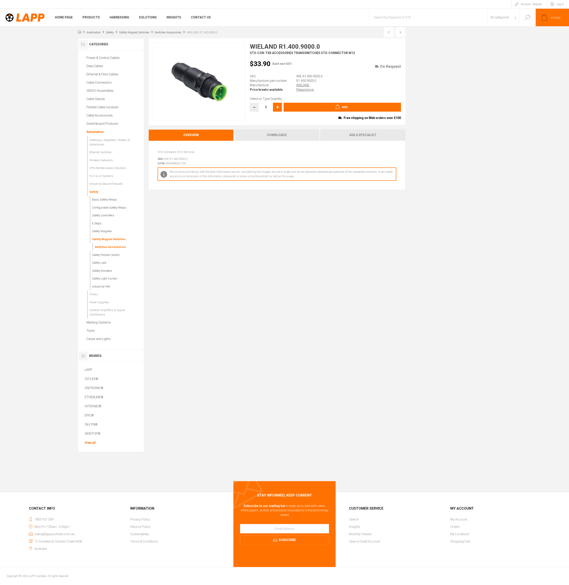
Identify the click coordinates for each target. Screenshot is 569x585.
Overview (191, 135)
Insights (354, 527)
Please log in (305, 89)
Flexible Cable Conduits (102, 107)
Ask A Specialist (363, 135)
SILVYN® (91, 424)
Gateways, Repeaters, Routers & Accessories (109, 142)
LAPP (88, 370)
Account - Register (531, 4)
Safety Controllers (103, 215)
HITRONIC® (93, 406)
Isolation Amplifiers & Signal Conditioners (107, 312)
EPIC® (89, 415)
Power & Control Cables (103, 58)
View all (90, 442)
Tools (90, 330)
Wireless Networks (101, 160)
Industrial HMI (101, 286)
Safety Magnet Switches (109, 239)
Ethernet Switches (100, 152)
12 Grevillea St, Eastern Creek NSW (58, 541)
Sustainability (139, 534)
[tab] (191, 135)
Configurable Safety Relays (109, 207)
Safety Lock (99, 262)
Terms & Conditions (144, 541)
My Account (458, 519)
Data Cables (94, 66)
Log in (560, 4)
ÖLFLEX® (91, 379)
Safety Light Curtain (104, 278)
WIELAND (302, 85)
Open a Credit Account (364, 541)
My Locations (459, 534)
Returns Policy (140, 527)
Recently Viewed (360, 534)
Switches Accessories (110, 247)
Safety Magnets (102, 231)
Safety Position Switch (106, 255)
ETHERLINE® (94, 397)
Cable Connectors (99, 82)
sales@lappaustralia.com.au (54, 534)
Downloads (277, 135)
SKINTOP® (92, 433)
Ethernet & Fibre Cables (102, 74)
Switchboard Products (102, 123)
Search (527, 17)
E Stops (97, 223)
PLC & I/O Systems (101, 176)
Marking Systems (98, 322)
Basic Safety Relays (104, 199)
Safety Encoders (102, 270)
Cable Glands (95, 99)
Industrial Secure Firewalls (106, 183)
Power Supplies (99, 302)
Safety (93, 191)
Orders (455, 527)
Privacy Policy (140, 519)
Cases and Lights (98, 339)
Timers (93, 294)
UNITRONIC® (94, 388)
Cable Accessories (99, 115)
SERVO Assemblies (100, 90)
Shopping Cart (460, 541)
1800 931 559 (44, 519)
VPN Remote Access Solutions (107, 168)
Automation (95, 132)
